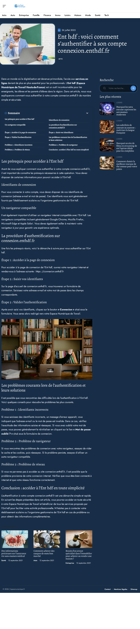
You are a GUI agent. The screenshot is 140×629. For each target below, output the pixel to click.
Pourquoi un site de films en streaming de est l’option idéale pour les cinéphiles (126, 147)
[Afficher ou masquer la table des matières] (54, 113)
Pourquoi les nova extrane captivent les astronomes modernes (126, 110)
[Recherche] (135, 6)
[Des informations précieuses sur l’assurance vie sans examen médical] (14, 539)
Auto (35, 560)
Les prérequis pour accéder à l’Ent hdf (19, 119)
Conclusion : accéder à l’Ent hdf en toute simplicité (69, 149)
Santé (3, 560)
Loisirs (119, 102)
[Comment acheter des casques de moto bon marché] (46, 539)
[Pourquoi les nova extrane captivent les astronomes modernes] (107, 108)
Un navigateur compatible (15, 125)
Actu (61, 59)
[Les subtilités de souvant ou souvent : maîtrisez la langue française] (107, 126)
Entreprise (70, 563)
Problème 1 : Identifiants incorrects (18, 145)
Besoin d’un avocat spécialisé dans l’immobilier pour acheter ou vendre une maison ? (79, 554)
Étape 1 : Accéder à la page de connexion (20, 132)
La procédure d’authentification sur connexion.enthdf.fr (63, 126)
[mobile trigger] (5, 6)
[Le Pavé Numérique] (19, 6)
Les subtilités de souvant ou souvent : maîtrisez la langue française (125, 129)
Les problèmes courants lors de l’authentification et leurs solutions (68, 138)
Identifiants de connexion (59, 120)
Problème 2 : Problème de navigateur (63, 145)
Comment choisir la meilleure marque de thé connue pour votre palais (126, 165)
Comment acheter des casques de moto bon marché (43, 553)
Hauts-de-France (35, 87)
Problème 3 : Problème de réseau (17, 149)
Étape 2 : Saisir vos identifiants (61, 132)
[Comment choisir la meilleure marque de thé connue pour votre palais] (107, 163)
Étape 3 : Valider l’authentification (18, 137)
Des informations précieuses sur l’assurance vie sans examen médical (13, 553)
